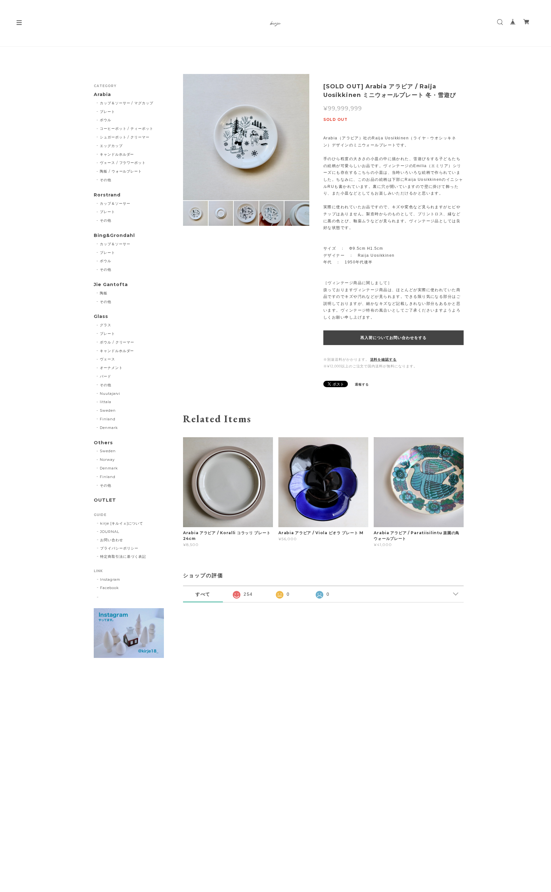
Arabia (102, 94)
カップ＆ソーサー (115, 203)
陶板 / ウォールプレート (121, 171)
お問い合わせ (111, 540)
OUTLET (105, 500)
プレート (107, 111)
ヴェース (107, 359)
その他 (105, 180)
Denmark (109, 427)
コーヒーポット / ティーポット (126, 128)
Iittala (105, 402)
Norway (107, 459)
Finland (107, 419)
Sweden (108, 410)
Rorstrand (107, 195)
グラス (105, 325)
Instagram (110, 579)
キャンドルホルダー (117, 154)
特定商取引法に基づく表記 (123, 556)
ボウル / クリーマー (117, 342)
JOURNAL (109, 531)
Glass (101, 316)
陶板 (103, 293)
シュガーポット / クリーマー (125, 137)
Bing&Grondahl (114, 235)
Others (103, 443)
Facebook (109, 588)
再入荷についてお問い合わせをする (393, 337)
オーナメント (111, 367)
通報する (362, 384)
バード (105, 376)
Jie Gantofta (111, 284)
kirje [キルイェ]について (121, 523)
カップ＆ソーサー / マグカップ (126, 103)
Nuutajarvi (110, 393)
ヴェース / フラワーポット (123, 162)
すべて (203, 594)
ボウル (105, 120)
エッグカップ (111, 146)
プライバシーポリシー (119, 548)
